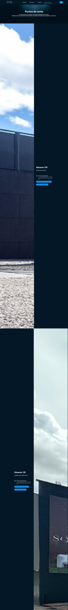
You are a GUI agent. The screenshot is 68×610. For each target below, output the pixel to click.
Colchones (24, 2)
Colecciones (31, 2)
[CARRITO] (61, 2)
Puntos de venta (48, 2)
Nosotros (40, 2)
